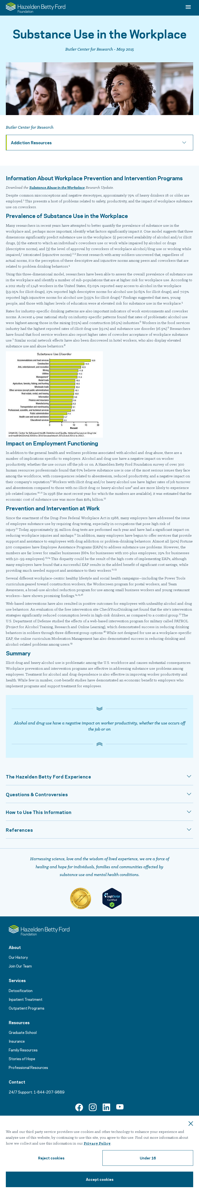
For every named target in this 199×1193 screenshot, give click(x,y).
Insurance (17, 1041)
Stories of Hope (22, 1058)
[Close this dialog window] (190, 1124)
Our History (18, 957)
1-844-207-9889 (49, 1091)
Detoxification (21, 990)
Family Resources (23, 1049)
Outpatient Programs (26, 1008)
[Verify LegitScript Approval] (112, 898)
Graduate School (23, 1032)
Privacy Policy (97, 1144)
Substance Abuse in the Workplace (57, 188)
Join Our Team (20, 965)
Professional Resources (28, 1067)
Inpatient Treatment (25, 999)
